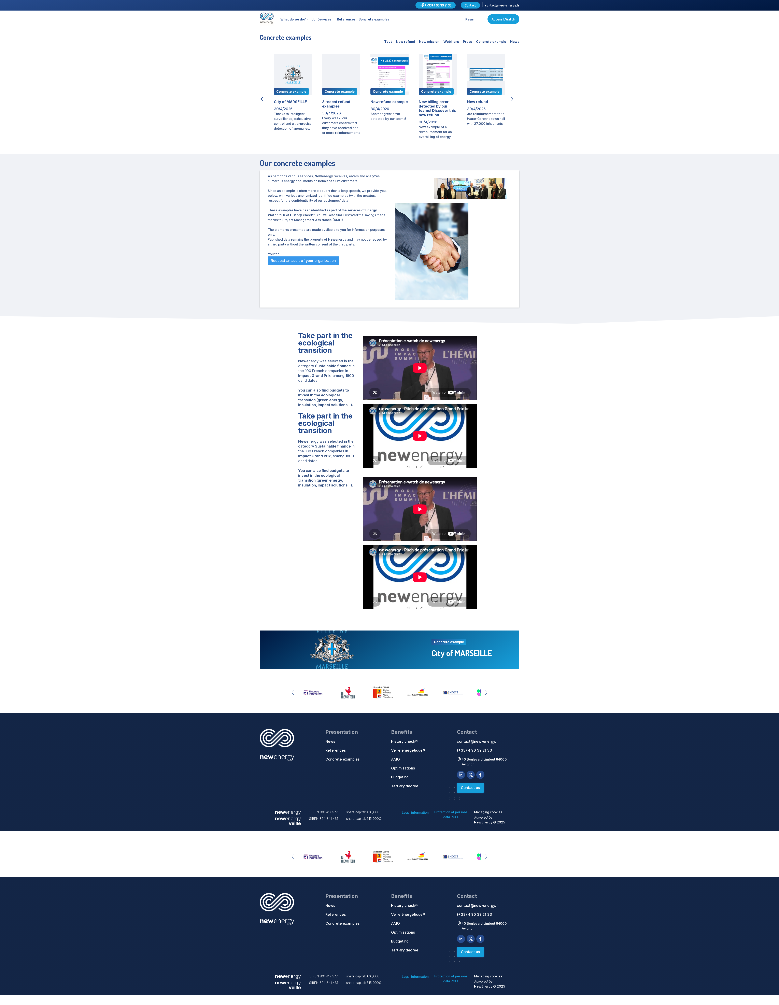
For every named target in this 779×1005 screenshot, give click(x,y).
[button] (294, 19)
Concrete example (491, 42)
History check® (404, 741)
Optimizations (403, 768)
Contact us (470, 787)
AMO (395, 759)
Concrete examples (374, 19)
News (469, 19)
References (346, 19)
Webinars (451, 42)
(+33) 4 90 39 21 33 (474, 750)
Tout (388, 42)
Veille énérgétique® (408, 750)
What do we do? (293, 19)
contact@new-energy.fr (502, 5)
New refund (405, 42)
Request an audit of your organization (303, 260)
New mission (429, 42)
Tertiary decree (404, 786)
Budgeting (400, 777)
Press (467, 42)
